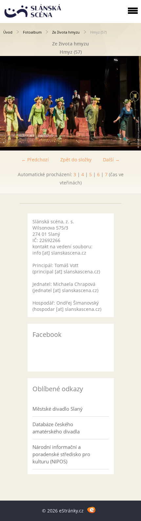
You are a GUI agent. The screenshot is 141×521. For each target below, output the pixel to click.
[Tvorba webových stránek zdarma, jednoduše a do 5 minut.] (91, 509)
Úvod (7, 32)
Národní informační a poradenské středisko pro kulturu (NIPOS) (61, 454)
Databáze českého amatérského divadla (56, 428)
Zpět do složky (75, 159)
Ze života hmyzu (66, 32)
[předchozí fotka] (10, 103)
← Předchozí (35, 159)
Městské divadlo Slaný (57, 408)
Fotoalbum (32, 32)
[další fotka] (130, 103)
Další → (111, 159)
